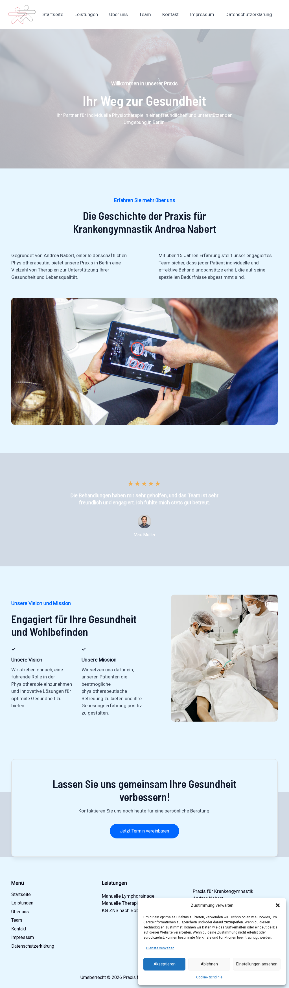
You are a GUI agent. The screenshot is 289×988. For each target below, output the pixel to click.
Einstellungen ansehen (256, 964)
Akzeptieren (165, 964)
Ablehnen (209, 964)
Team (145, 14)
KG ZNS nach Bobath (124, 910)
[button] (278, 905)
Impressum (202, 14)
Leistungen (86, 14)
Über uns (118, 14)
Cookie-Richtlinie (209, 977)
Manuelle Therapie (121, 903)
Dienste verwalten (160, 948)
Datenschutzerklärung (248, 14)
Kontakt (170, 14)
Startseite (52, 14)
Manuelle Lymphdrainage (128, 896)
